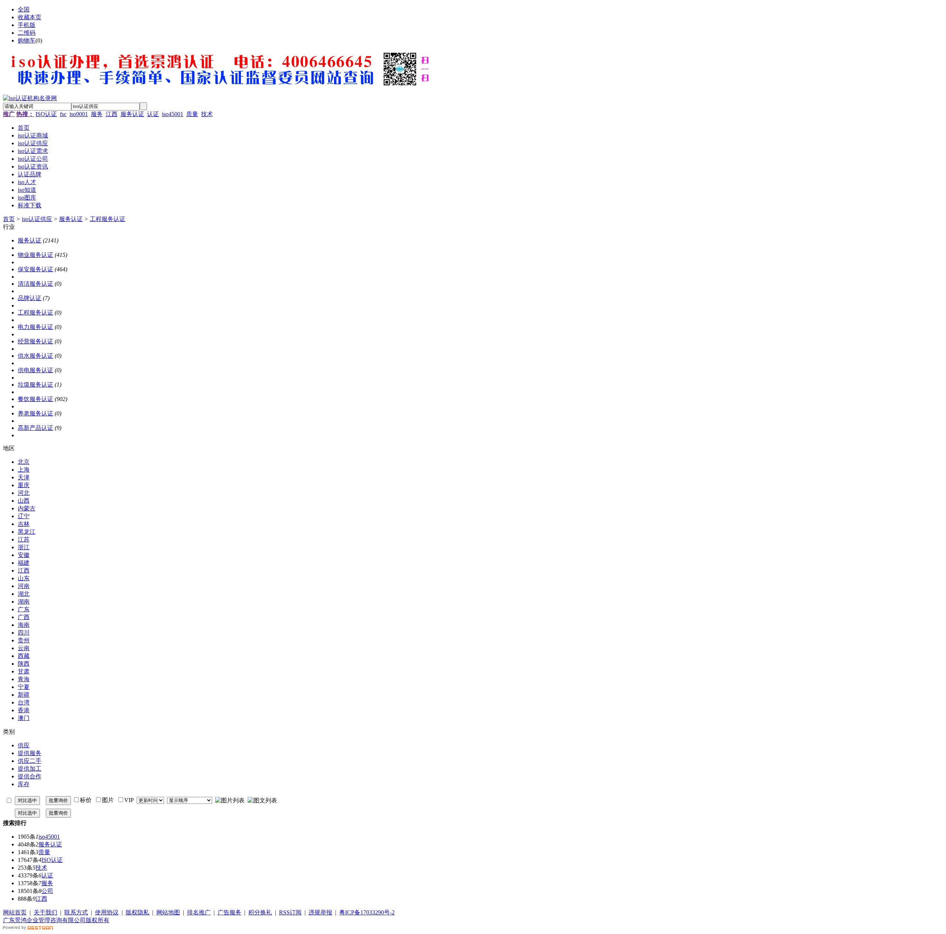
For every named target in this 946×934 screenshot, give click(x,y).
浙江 (24, 547)
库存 (24, 784)
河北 (24, 493)
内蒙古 (26, 508)
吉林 (24, 524)
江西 (112, 114)
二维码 (26, 33)
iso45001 (172, 114)
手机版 (26, 25)
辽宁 (24, 516)
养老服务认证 (35, 413)
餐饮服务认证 (35, 399)
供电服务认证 (35, 370)
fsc (63, 114)
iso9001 (78, 114)
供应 (24, 745)
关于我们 (45, 912)
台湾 (24, 702)
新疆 (24, 695)
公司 (47, 891)
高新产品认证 (35, 428)
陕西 (24, 663)
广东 (24, 609)
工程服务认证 (107, 219)
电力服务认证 (35, 327)
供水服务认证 (35, 356)
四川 (24, 632)
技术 (207, 114)
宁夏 (24, 687)
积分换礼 (260, 912)
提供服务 (29, 753)
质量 (192, 114)
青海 (24, 679)
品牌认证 (29, 298)
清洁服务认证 (35, 284)
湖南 (24, 601)
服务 (97, 114)
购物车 (26, 40)
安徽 (24, 555)
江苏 (24, 539)
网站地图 (168, 912)
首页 (9, 219)
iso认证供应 (37, 219)
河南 (24, 586)
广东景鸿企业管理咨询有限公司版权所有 (56, 920)
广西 (24, 617)
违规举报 (320, 912)
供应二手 (29, 761)
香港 (24, 710)
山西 (24, 500)
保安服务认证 (35, 269)
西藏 (24, 656)
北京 (24, 462)
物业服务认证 (35, 255)
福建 (24, 563)
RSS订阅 (290, 912)
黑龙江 (26, 532)
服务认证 (132, 114)
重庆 (24, 485)
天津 (24, 477)
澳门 (24, 718)
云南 (24, 648)
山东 (24, 578)
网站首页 (15, 912)
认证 (153, 114)
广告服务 (229, 912)
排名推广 (199, 912)
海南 (24, 625)
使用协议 (107, 912)
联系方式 (76, 912)
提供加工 (29, 768)
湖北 (24, 594)
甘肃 (24, 671)
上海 (24, 469)
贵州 (24, 640)
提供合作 (29, 776)
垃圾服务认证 (35, 384)
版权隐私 (137, 912)
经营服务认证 (35, 341)
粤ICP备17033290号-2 (367, 912)
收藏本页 (29, 17)
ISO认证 (46, 114)
